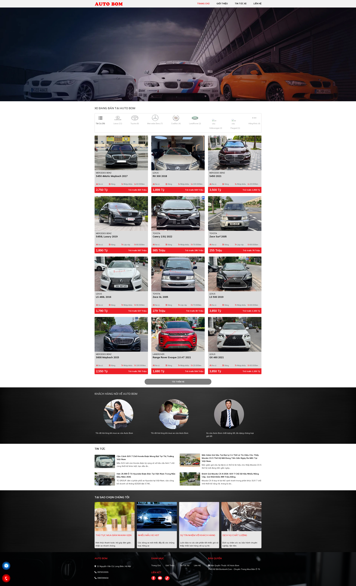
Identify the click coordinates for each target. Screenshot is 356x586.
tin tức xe (241, 3)
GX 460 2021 (216, 357)
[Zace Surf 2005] (234, 213)
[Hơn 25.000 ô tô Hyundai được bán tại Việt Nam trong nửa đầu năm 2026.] (105, 479)
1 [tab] (176, 97)
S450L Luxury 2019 (107, 236)
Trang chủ (156, 565)
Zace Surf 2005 (218, 236)
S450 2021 (215, 176)
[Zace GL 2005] (178, 274)
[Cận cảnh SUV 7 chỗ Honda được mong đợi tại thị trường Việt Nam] (105, 461)
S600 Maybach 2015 (107, 357)
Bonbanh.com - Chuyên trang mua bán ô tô (239, 569)
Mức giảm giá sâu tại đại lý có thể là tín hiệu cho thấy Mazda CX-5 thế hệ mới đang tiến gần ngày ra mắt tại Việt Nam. (230, 458)
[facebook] (154, 578)
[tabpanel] (178, 54)
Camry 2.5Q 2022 (162, 236)
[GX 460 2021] (234, 334)
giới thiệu (222, 3)
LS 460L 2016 (103, 296)
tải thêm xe (178, 381)
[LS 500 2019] (234, 274)
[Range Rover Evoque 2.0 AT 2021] (178, 334)
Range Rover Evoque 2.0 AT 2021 (172, 357)
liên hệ (257, 3)
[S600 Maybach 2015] (121, 334)
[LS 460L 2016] (121, 274)
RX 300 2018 (160, 176)
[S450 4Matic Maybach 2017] (121, 153)
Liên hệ (197, 565)
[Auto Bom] (111, 3)
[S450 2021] (234, 153)
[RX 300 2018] (178, 153)
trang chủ (203, 3)
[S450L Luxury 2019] (121, 213)
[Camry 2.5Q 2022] (178, 213)
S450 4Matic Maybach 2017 (112, 176)
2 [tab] (179, 97)
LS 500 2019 (216, 296)
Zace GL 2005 (160, 296)
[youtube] (160, 578)
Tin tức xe (184, 565)
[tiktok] (166, 578)
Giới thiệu (169, 565)
